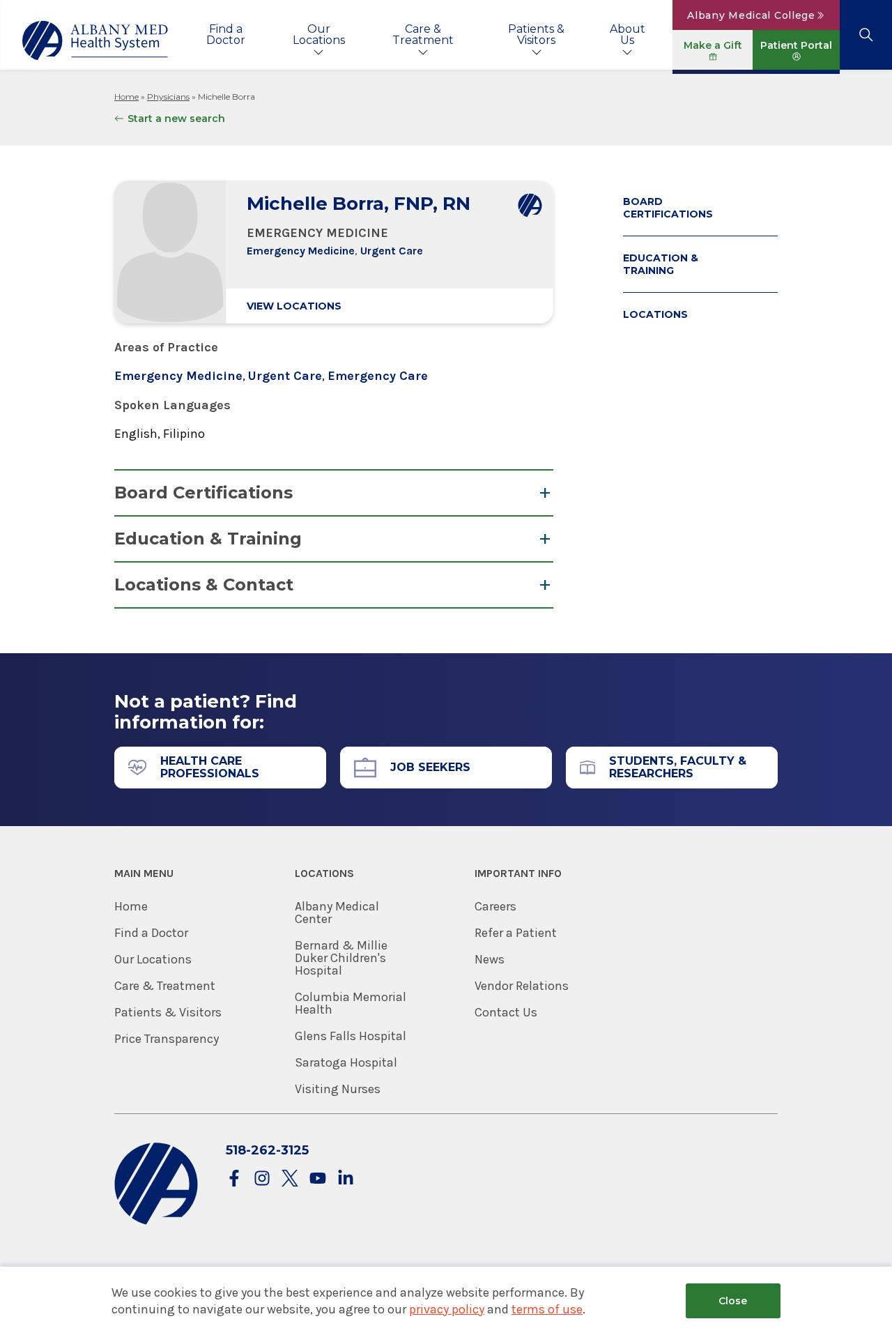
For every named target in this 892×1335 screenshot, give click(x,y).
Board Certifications (203, 492)
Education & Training (208, 538)
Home (126, 96)
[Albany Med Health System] (95, 40)
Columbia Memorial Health (350, 1003)
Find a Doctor (225, 34)
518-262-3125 (267, 1150)
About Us (627, 34)
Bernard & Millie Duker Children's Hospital (341, 958)
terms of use (547, 1309)
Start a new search (176, 118)
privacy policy (446, 1309)
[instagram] (262, 1179)
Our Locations (319, 34)
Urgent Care (391, 250)
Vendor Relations (522, 985)
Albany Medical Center (337, 912)
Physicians (168, 96)
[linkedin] (345, 1179)
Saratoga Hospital (346, 1062)
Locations (655, 314)
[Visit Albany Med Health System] (156, 1221)
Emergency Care (378, 375)
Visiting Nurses (337, 1089)
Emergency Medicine (301, 250)
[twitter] (290, 1179)
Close (732, 1301)
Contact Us (506, 1012)
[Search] (866, 35)
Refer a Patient (516, 932)
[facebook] (234, 1179)
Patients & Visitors (536, 34)
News (490, 959)
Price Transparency (166, 1038)
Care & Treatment (423, 34)
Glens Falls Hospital (350, 1036)
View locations (294, 306)
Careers (495, 906)
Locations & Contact (203, 584)
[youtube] (317, 1179)
